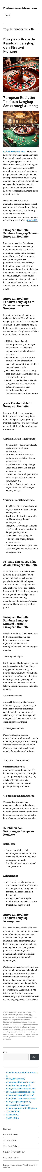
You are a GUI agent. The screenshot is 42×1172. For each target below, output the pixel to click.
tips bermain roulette (18, 1037)
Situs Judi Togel (10, 1135)
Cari (5, 1052)
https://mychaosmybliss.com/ (20, 1095)
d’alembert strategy (24, 1015)
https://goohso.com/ (15, 1079)
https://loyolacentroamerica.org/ (21, 1098)
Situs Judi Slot (9, 1140)
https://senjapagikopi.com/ (18, 1101)
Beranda (7, 1129)
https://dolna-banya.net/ (17, 1105)
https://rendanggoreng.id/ (18, 1085)
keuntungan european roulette (15, 1022)
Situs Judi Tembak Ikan (14, 1152)
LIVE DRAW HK (13, 1111)
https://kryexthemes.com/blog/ (20, 1082)
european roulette (10, 1017)
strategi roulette (16, 1032)
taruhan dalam (28, 1032)
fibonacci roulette (24, 1017)
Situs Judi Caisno (24, 1012)
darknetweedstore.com (14, 151)
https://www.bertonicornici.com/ (21, 1088)
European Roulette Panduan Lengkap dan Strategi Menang (19, 45)
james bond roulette (22, 1020)
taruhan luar (20, 1034)
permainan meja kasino (19, 1027)
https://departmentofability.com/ (21, 1108)
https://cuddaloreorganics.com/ (20, 1092)
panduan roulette (17, 1024)
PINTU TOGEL (12, 1115)
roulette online (14, 1029)
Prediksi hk (32, 220)
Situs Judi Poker (10, 1157)
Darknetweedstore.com (20, 8)
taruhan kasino (9, 1034)
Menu (7, 15)
